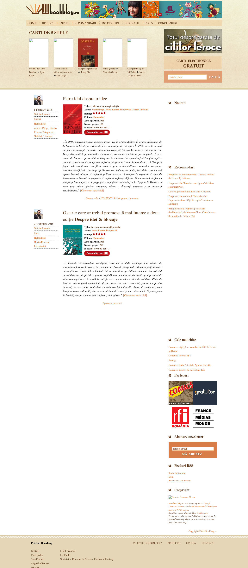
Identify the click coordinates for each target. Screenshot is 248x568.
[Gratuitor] (205, 393)
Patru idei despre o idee (85, 98)
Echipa (191, 543)
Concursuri (167, 23)
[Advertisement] (193, 134)
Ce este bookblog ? (147, 543)
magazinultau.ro (40, 563)
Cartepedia (37, 555)
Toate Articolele (177, 473)
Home (32, 23)
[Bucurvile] (151, 9)
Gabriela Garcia (110, 71)
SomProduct (38, 559)
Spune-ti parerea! (112, 303)
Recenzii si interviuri (180, 480)
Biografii (132, 23)
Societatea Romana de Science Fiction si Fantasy (87, 559)
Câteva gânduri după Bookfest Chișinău (190, 191)
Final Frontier (68, 551)
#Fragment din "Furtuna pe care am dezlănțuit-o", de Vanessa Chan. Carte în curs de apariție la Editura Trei (192, 212)
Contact (208, 543)
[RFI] (193, 417)
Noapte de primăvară (87, 68)
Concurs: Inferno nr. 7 (180, 355)
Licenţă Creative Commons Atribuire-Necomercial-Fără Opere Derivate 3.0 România (193, 506)
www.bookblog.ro (176, 503)
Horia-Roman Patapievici (118, 109)
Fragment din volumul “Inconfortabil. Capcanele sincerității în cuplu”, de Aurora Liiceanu (191, 199)
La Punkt (65, 555)
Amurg (172, 360)
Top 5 (149, 23)
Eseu (36, 233)
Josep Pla (85, 71)
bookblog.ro (53, 9)
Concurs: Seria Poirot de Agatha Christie (190, 365)
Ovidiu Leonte (42, 114)
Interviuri (110, 23)
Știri (65, 23)
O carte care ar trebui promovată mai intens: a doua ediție (111, 215)
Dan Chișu (61, 75)
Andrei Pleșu (41, 128)
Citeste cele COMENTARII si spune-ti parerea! (112, 198)
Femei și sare (109, 68)
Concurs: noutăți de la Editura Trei (187, 370)
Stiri (171, 476)
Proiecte (173, 543)
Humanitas (40, 123)
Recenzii (49, 23)
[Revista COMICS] (181, 393)
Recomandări (85, 23)
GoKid (34, 551)
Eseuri (37, 119)
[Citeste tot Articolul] (92, 190)
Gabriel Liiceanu (43, 136)
